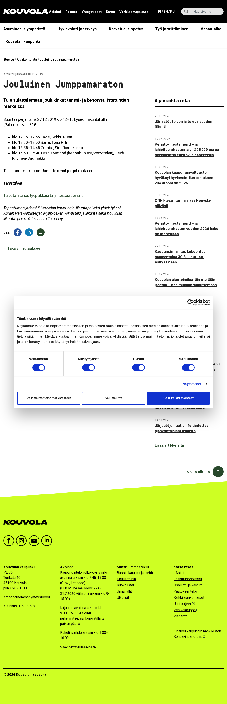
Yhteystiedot (92, 12)
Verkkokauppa (185, 610)
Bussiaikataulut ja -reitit (135, 573)
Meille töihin (126, 579)
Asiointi (55, 12)
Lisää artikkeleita (169, 445)
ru (172, 11)
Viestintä (180, 616)
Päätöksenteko (185, 591)
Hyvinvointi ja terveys (77, 29)
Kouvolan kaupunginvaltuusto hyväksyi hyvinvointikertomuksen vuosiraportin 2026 (184, 177)
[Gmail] (41, 232)
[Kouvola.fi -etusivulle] (27, 522)
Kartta (110, 12)
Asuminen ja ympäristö (24, 29)
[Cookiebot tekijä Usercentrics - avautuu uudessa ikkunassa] (190, 302)
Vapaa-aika (211, 29)
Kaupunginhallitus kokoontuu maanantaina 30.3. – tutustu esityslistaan (180, 256)
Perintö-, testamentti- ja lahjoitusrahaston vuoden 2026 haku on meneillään (186, 228)
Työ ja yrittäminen (171, 29)
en (166, 11)
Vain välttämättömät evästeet (49, 398)
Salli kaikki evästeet (178, 398)
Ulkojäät (123, 597)
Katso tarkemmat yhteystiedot (26, 597)
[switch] (88, 367)
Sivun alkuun (198, 472)
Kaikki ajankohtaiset (189, 597)
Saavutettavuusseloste (78, 647)
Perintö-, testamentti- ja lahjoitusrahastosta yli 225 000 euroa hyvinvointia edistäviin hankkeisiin (187, 149)
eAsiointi (180, 573)
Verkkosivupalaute (133, 12)
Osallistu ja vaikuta (188, 585)
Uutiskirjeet (182, 604)
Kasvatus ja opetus (126, 29)
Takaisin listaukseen (24, 248)
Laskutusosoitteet (188, 579)
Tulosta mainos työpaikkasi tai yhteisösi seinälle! (43, 195)
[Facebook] (18, 232)
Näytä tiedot (191, 384)
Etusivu (8, 59)
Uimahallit (124, 591)
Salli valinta (113, 398)
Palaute (71, 12)
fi (160, 11)
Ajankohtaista (27, 59)
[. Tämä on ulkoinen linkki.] (29, 232)
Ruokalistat (125, 585)
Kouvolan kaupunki (23, 41)
